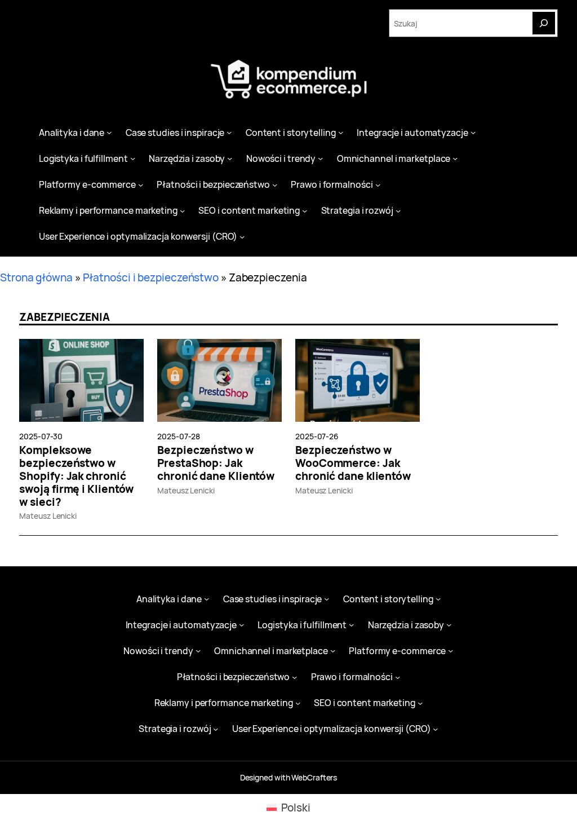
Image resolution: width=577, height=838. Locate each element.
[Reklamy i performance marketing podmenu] (182, 210)
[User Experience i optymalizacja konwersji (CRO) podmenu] (242, 236)
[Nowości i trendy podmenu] (320, 158)
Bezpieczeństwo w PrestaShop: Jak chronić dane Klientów (215, 463)
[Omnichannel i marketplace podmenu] (455, 158)
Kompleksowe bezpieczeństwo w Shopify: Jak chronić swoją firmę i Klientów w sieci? (76, 476)
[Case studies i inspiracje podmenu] (229, 132)
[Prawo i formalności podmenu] (377, 184)
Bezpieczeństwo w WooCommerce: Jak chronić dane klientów (353, 463)
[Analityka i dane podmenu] (109, 132)
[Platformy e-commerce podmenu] (140, 184)
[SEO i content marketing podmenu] (304, 210)
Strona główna (36, 277)
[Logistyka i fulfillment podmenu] (132, 158)
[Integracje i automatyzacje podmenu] (473, 132)
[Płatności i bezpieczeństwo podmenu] (274, 184)
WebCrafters (314, 777)
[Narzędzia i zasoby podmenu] (229, 158)
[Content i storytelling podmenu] (340, 132)
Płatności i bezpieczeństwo (151, 277)
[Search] (543, 23)
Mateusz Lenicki (48, 515)
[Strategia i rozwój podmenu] (398, 210)
